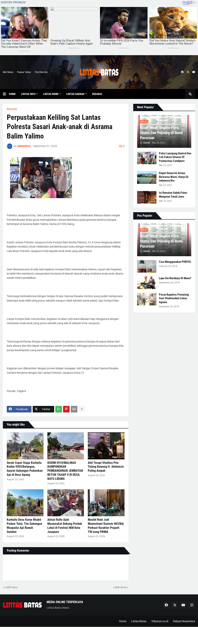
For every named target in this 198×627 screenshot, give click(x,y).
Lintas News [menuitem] (51, 93)
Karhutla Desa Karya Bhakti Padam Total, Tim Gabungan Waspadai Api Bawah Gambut (24, 525)
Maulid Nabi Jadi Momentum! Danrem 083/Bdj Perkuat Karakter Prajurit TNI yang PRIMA (106, 525)
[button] (6, 94)
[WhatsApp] (58, 409)
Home (122, 621)
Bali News (8, 72)
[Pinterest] (66, 409)
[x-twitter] (188, 72)
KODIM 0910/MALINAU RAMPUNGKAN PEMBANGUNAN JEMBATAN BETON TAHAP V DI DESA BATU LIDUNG (65, 471)
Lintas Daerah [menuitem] (75, 93)
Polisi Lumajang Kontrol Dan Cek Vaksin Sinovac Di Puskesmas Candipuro (175, 157)
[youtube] (193, 72)
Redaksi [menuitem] (97, 93)
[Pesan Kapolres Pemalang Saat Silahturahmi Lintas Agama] (146, 299)
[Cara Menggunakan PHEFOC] (146, 266)
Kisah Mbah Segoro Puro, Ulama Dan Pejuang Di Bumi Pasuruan (161, 132)
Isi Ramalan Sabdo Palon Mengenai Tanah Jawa (173, 194)
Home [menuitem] (12, 93)
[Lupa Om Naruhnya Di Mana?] (146, 282)
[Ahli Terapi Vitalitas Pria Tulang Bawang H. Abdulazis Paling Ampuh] (106, 445)
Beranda (12, 109)
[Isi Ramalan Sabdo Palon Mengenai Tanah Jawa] (146, 197)
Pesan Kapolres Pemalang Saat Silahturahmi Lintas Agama (174, 298)
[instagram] (192, 605)
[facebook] (182, 72)
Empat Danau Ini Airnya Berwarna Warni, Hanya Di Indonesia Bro (173, 176)
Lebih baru (11, 587)
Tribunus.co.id (159, 621)
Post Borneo (41, 72)
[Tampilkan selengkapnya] (82, 409)
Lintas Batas (138, 621)
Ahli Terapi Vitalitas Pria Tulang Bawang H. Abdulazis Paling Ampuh (106, 467)
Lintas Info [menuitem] (28, 93)
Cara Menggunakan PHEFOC (175, 262)
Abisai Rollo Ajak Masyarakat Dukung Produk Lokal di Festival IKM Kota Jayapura (64, 525)
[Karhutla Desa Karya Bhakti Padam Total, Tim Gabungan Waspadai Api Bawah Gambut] (25, 502)
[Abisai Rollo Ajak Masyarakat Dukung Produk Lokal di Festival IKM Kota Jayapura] (65, 502)
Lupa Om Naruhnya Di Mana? (175, 278)
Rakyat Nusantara (184, 621)
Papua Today (24, 72)
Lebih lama (119, 587)
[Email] (74, 409)
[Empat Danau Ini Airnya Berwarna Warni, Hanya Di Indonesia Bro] (146, 177)
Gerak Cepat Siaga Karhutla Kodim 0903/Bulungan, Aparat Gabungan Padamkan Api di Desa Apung (25, 469)
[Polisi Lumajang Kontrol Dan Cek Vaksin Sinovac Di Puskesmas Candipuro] (146, 158)
